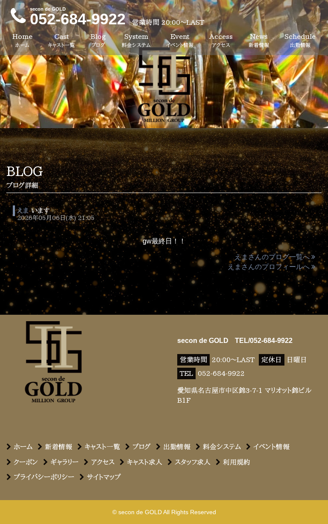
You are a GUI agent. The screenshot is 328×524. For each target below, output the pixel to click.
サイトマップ (104, 477)
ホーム (23, 446)
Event (179, 40)
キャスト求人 (144, 462)
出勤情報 (176, 446)
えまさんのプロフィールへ (269, 266)
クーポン (26, 462)
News (259, 40)
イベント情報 (271, 446)
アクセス (102, 462)
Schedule (300, 40)
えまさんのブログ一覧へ (272, 257)
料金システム (222, 446)
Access (221, 40)
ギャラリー (64, 462)
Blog (98, 40)
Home (22, 40)
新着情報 (58, 446)
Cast (61, 40)
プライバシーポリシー (44, 477)
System (136, 40)
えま (23, 210)
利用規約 (236, 462)
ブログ (141, 446)
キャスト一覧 (102, 446)
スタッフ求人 (193, 462)
